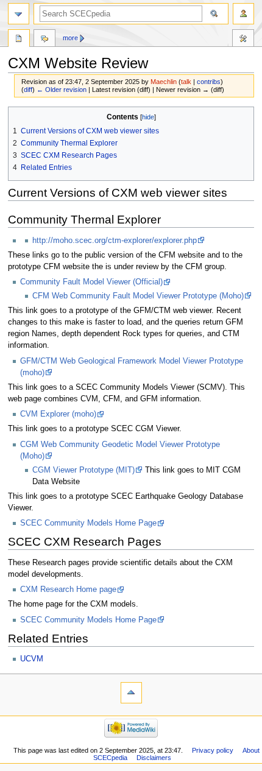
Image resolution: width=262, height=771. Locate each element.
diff (28, 89)
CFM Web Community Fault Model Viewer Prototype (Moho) (138, 296)
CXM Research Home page (68, 589)
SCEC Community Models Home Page (88, 523)
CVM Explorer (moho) (58, 414)
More (70, 37)
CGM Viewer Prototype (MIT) (83, 470)
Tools (243, 39)
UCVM (31, 659)
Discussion (44, 39)
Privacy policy (212, 750)
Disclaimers (153, 757)
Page (19, 39)
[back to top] (131, 692)
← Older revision (62, 89)
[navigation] (18, 13)
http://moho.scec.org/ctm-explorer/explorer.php (114, 240)
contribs (209, 81)
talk (186, 81)
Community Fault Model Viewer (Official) (91, 282)
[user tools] (243, 13)
